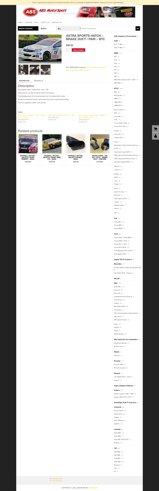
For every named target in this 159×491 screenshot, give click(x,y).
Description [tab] (24, 81)
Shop (20, 22)
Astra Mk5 (93, 67)
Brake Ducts (75, 70)
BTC (81, 70)
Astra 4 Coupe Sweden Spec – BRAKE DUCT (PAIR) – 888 (92, 116)
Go (138, 28)
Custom (28, 22)
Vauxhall (86, 70)
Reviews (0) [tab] (38, 81)
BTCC (36, 22)
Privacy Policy (57, 480)
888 (88, 67)
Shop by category (25, 28)
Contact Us (57, 22)
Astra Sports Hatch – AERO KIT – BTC (61, 115)
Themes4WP (93, 488)
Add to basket (78, 50)
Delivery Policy (57, 478)
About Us (45, 22)
